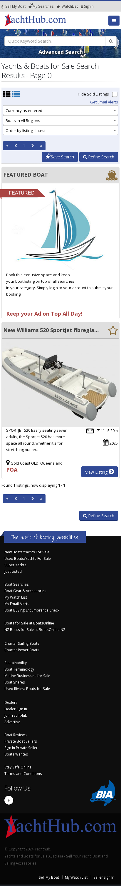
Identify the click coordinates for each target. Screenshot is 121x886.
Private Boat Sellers (20, 741)
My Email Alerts (16, 603)
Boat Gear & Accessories (25, 590)
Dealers (11, 702)
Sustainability (15, 662)
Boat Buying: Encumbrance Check (31, 610)
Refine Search (100, 157)
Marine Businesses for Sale (27, 675)
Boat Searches (16, 584)
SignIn (81, 6)
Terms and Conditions (23, 773)
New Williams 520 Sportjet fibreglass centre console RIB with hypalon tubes (51, 330)
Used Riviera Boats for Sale (27, 688)
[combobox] (60, 110)
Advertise (12, 721)
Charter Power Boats (21, 649)
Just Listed (13, 571)
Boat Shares (14, 682)
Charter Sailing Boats (21, 643)
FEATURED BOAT (25, 174)
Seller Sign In (103, 877)
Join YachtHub (15, 715)
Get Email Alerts (104, 102)
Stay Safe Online (17, 767)
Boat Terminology (19, 669)
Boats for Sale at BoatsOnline (29, 623)
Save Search (62, 157)
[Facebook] (8, 800)
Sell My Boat (15, 6)
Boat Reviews (15, 734)
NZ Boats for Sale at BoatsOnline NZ (34, 629)
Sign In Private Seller (21, 747)
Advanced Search (60, 51)
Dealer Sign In (15, 708)
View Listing (97, 472)
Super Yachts (15, 564)
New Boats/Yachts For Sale (26, 552)
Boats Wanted (16, 754)
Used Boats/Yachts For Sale (27, 558)
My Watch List (15, 597)
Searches (43, 6)
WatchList (70, 6)
